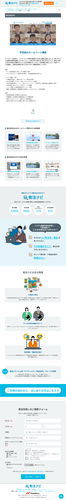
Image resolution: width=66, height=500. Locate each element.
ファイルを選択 (29, 465)
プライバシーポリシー (42, 489)
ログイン (57, 3)
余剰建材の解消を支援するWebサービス (52, 171)
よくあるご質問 (26, 489)
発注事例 (39, 1)
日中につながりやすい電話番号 (13, 443)
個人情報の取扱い (39, 471)
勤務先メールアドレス (12, 438)
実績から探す (14, 10)
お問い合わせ (51, 491)
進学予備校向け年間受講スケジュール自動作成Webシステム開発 (13, 171)
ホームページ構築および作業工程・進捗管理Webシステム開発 (52, 143)
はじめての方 (22, 1)
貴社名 (7, 421)
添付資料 (8, 462)
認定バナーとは (43, 491)
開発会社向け (22, 491)
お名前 (7, 426)
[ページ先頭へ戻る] (61, 496)
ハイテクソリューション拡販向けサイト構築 (13, 143)
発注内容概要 (9, 451)
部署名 (7, 432)
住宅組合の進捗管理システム (33, 171)
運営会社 (19, 489)
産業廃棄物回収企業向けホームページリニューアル (33, 143)
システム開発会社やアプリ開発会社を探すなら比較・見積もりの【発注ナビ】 (22, 9)
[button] (9, 170)
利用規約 (29, 471)
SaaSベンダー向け (32, 491)
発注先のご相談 (49, 3)
